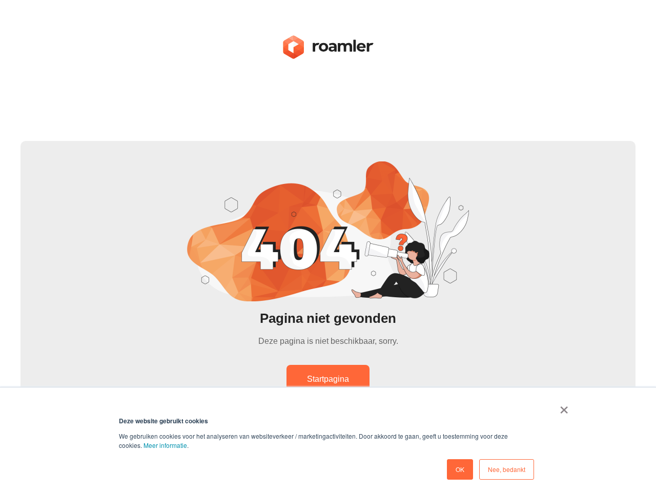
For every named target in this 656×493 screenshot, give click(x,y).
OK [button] (460, 469)
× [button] (564, 406)
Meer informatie (165, 445)
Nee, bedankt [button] (506, 469)
